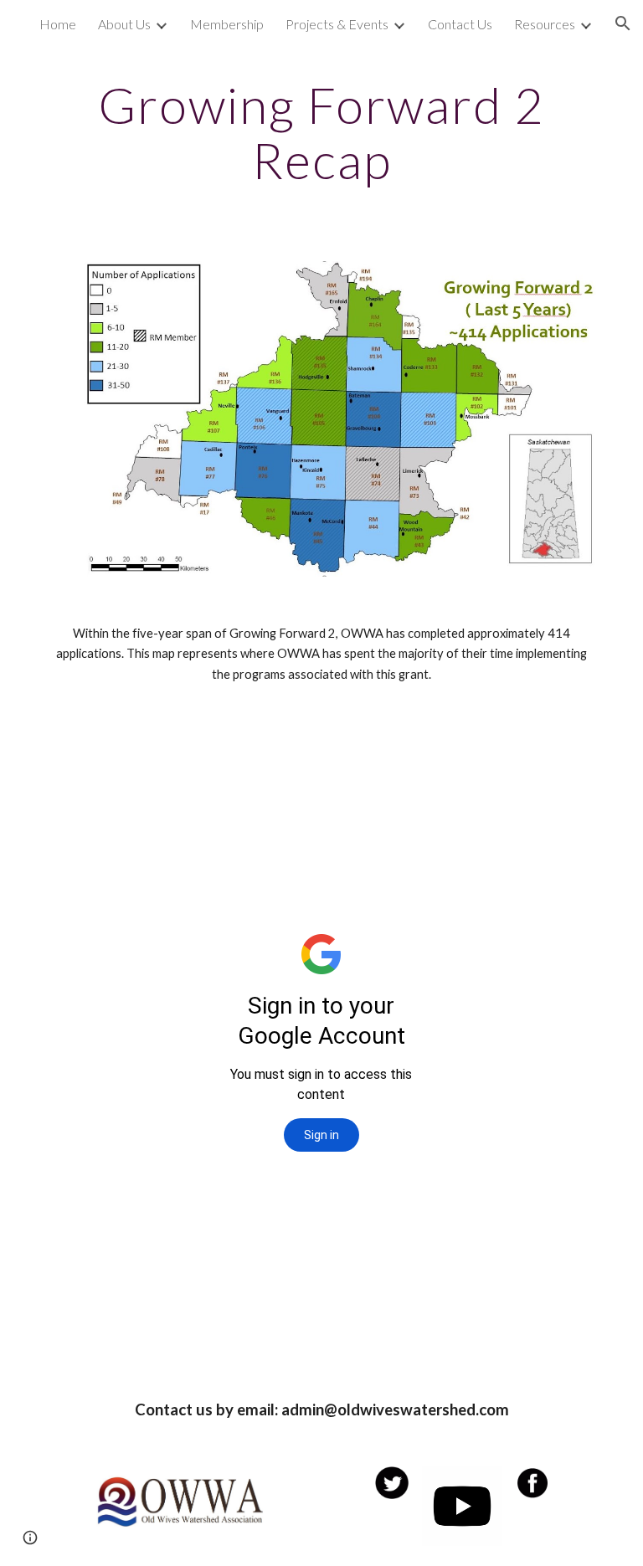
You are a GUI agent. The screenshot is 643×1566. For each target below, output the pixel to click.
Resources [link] (544, 24)
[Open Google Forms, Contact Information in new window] (423, 753)
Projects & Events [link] (336, 24)
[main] (321, 132)
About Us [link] (124, 24)
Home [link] (57, 24)
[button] (623, 23)
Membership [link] (227, 24)
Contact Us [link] (460, 24)
